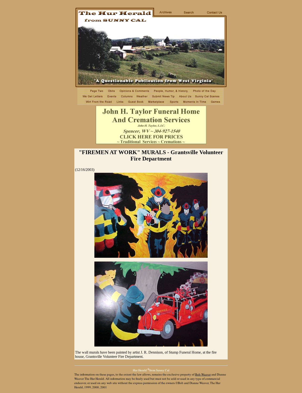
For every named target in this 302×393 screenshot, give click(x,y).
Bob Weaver (203, 374)
